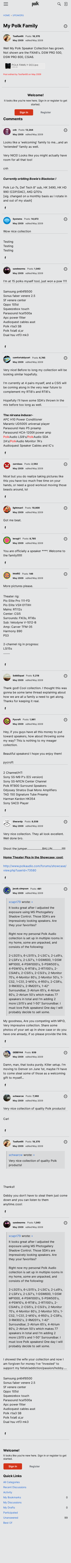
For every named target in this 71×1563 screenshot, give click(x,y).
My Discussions (12, 1502)
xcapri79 (15, 902)
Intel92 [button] (16, 573)
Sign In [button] (24, 112)
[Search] (59, 4)
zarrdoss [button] (17, 464)
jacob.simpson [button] (20, 888)
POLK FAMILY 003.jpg (25, 65)
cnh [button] (15, 129)
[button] (65, 26)
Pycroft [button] (17, 719)
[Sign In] (65, 4)
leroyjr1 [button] (17, 538)
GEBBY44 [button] (18, 1052)
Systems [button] (17, 218)
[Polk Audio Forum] (35, 4)
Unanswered (35, 1517)
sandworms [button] (19, 268)
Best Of (7, 1522)
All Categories (11, 1482)
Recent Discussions (14, 1487)
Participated (10, 1512)
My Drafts (35, 1507)
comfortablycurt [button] (21, 357)
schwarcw (16, 1155)
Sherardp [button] (18, 821)
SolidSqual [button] (18, 675)
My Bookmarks (35, 1497)
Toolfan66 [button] (18, 36)
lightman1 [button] (18, 507)
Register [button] (46, 112)
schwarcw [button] (18, 1096)
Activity (7, 1492)
